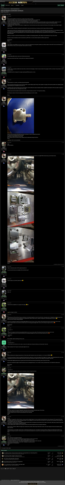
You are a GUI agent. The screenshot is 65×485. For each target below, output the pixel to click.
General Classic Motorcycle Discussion (19, 453)
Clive (60, 462)
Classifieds (17, 5)
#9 (63, 266)
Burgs (4, 20)
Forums (2, 5)
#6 (63, 97)
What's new (8, 5)
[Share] (62, 16)
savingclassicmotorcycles (7, 453)
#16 (63, 352)
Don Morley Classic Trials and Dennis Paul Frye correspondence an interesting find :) (20, 452)
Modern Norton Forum (13, 462)
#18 (63, 416)
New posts (2, 6)
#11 (63, 290)
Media (22, 5)
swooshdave (59, 453)
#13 (63, 314)
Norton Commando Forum (14, 459)
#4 (63, 67)
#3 (63, 54)
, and (14, 140)
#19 (63, 436)
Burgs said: (9, 329)
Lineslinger (5, 459)
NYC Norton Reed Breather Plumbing (11, 458)
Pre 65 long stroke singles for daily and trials (13, 455)
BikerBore (5, 462)
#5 (63, 79)
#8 (63, 154)
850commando (59, 465)
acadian (60, 459)
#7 (63, 142)
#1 (63, 16)
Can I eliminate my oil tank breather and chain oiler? (14, 464)
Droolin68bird (6, 465)
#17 (63, 367)
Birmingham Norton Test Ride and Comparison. (13, 461)
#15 (63, 340)
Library (12, 5)
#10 (63, 278)
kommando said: (10, 342)
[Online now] (3, 270)
